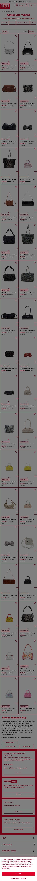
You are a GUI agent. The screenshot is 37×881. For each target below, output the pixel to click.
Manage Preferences (8, 866)
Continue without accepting (18, 878)
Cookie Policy (6, 868)
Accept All (18, 873)
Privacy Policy (24, 866)
